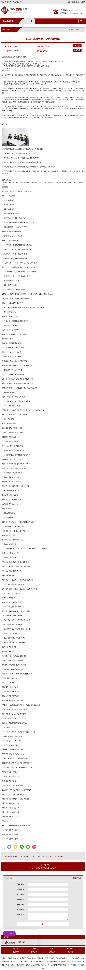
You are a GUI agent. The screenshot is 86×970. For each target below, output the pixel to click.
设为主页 (71, 2)
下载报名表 (77, 878)
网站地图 (70, 952)
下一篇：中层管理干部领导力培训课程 (43, 868)
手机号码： (21, 904)
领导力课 (79, 29)
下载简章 (77, 50)
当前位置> (72, 29)
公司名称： (21, 894)
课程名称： (21, 884)
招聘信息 (52, 952)
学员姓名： (21, 889)
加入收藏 (81, 2)
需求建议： (21, 914)
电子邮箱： (21, 909)
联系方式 (52, 949)
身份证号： (21, 899)
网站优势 (70, 949)
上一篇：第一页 (43, 865)
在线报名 (77, 46)
